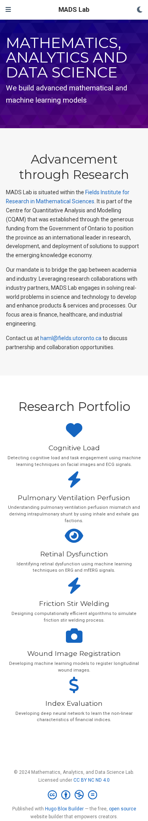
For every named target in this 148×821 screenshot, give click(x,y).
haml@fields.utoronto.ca (70, 338)
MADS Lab (74, 9)
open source (122, 809)
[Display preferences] (139, 10)
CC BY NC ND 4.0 (91, 780)
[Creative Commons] (74, 795)
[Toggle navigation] (8, 10)
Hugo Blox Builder (64, 809)
